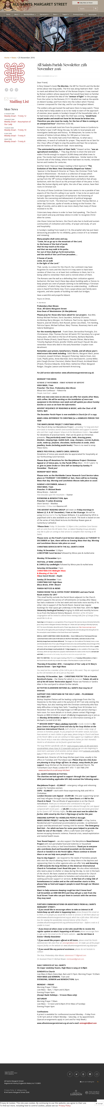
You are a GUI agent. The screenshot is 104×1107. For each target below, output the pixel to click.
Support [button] (65, 14)
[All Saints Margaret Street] (52, 6)
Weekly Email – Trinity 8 (14, 141)
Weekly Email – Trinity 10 (15, 130)
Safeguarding (22, 1090)
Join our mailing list (87, 1082)
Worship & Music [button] (29, 14)
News (13, 57)
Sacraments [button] (44, 14)
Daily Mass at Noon (86, 3)
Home (8, 14)
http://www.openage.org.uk (87, 627)
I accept (100, 1103)
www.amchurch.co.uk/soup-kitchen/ (54, 770)
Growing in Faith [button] (78, 14)
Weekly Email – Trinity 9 (14, 135)
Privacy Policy (65, 1105)
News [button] (55, 14)
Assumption (93, 14)
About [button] (16, 14)
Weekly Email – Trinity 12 (15, 116)
